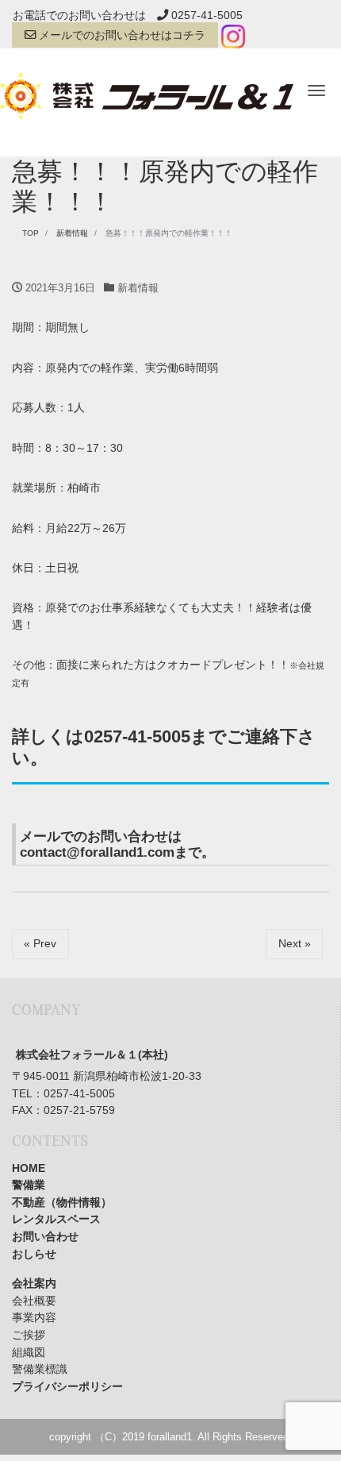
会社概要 (34, 1300)
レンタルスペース (56, 1218)
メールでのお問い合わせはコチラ (120, 35)
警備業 (28, 1184)
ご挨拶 (28, 1334)
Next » (294, 943)
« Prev (40, 943)
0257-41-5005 (205, 15)
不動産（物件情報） (62, 1202)
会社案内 (34, 1283)
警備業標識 (39, 1369)
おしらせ (34, 1253)
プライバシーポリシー (67, 1386)
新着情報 (138, 288)
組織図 (28, 1352)
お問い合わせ (45, 1236)
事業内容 (34, 1317)
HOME (28, 1168)
